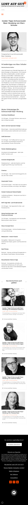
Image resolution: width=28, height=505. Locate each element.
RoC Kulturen (14, 474)
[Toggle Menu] (2, 14)
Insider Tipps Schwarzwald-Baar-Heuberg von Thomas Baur (13, 412)
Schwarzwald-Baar (13, 311)
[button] (2, 502)
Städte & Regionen (14, 471)
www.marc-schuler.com (9, 58)
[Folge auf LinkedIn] (17, 482)
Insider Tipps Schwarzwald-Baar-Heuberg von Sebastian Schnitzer (13, 308)
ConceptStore (14, 477)
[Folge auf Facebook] (14, 482)
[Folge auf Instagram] (10, 482)
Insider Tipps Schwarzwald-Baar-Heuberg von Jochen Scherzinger (13, 343)
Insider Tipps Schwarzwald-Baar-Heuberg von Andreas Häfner (13, 377)
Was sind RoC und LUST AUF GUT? (14, 464)
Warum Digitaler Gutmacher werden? (14, 468)
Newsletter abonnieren (14, 444)
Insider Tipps (5, 311)
